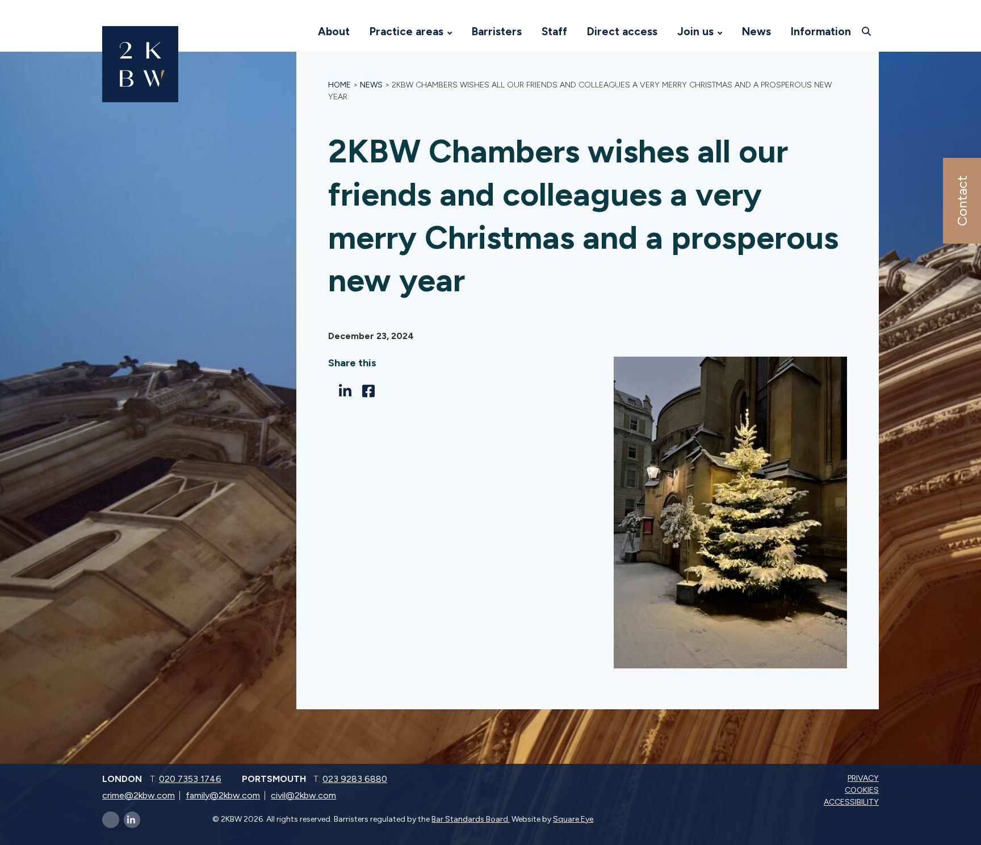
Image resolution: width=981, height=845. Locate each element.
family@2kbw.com (223, 795)
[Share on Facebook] (371, 391)
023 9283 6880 (354, 778)
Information (821, 31)
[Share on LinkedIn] (348, 391)
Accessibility (852, 802)
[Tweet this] (331, 391)
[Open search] (868, 31)
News (756, 31)
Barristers (497, 31)
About (334, 31)
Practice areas (406, 31)
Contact (961, 200)
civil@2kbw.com (303, 795)
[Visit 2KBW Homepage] (297, 32)
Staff (554, 31)
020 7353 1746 (190, 778)
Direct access (622, 31)
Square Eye (573, 819)
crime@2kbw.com (138, 795)
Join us (695, 31)
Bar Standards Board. (470, 819)
